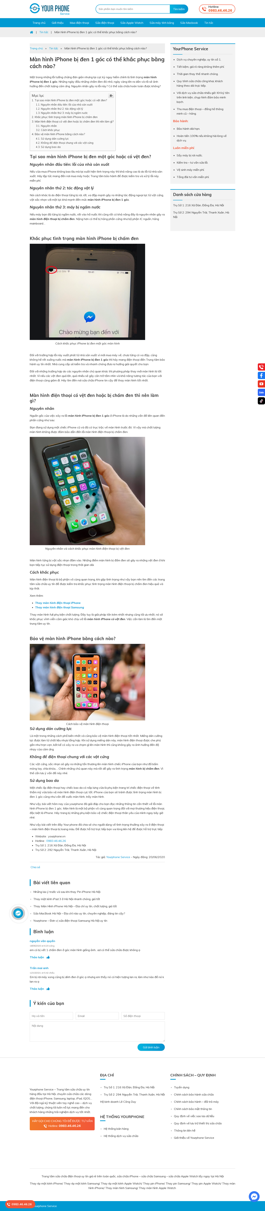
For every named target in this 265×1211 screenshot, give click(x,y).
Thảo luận (37, 957)
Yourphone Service (49, 9)
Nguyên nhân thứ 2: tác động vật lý (62, 108)
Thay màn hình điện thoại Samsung (59, 607)
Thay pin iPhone (153, 1183)
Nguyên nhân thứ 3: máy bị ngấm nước (64, 113)
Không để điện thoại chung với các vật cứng (67, 142)
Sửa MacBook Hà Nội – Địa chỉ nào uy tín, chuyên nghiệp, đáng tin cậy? (79, 913)
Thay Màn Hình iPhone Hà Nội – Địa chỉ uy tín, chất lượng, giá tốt (75, 906)
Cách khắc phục (51, 130)
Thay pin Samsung (178, 1183)
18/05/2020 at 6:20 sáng (42, 945)
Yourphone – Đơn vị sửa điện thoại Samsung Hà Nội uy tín (70, 920)
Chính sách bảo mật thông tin (193, 1109)
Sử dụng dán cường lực (55, 138)
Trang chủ (36, 48)
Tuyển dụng (181, 1087)
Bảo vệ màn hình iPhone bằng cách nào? (60, 134)
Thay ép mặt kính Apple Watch (121, 1183)
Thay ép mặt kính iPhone (46, 1183)
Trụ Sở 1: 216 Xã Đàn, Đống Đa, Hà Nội (129, 1087)
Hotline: (64, 1126)
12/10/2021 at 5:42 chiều (42, 972)
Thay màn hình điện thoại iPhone (58, 603)
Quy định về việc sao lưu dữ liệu (194, 1116)
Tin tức (53, 48)
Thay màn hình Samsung (121, 1188)
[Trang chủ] (31, 32)
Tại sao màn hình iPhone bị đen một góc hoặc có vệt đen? (71, 100)
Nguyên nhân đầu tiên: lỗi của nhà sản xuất (67, 104)
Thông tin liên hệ (184, 1130)
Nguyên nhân (49, 126)
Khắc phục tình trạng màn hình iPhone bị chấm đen (66, 117)
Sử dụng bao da (51, 147)
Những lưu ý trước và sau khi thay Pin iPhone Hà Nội (66, 892)
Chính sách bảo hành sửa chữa (194, 1094)
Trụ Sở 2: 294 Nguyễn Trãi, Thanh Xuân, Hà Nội (134, 1094)
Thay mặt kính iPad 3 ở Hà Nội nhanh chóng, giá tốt (66, 899)
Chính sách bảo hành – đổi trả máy (196, 1101)
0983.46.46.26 (220, 10)
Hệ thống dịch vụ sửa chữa (121, 1136)
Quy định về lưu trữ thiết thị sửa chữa (198, 1123)
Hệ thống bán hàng (116, 1128)
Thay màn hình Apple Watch (158, 1188)
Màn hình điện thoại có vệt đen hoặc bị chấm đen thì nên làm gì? (74, 121)
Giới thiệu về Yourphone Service (194, 1137)
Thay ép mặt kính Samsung (81, 1183)
